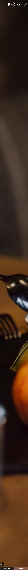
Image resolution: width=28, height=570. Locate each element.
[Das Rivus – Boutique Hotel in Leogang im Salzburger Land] (14, 4)
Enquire (7, 568)
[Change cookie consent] (2, 564)
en (25, 4)
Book (21, 568)
